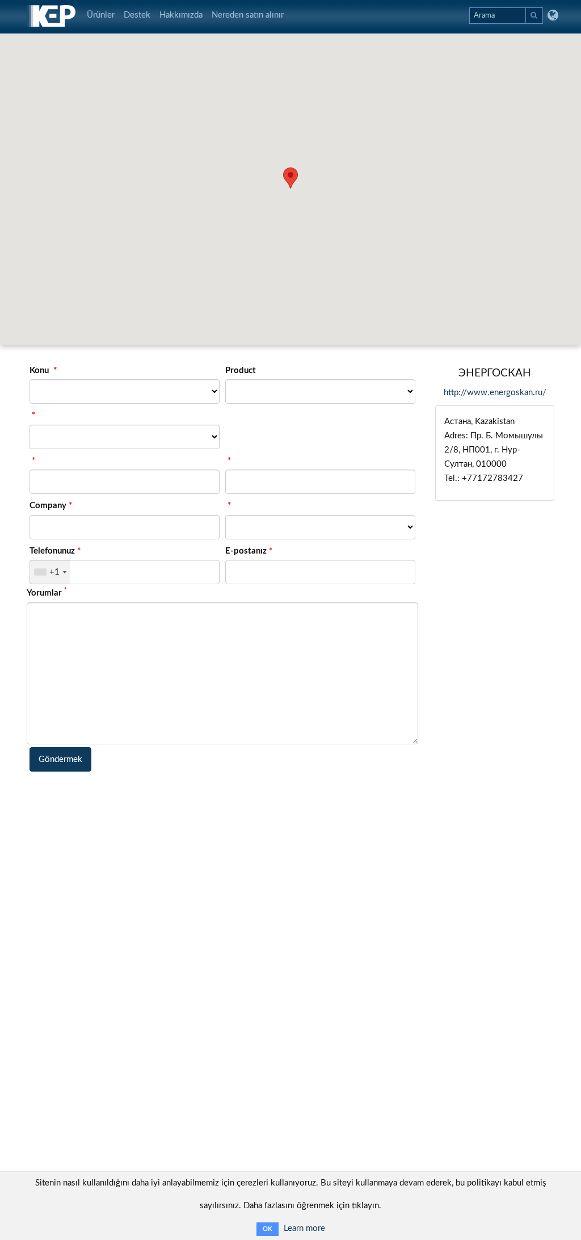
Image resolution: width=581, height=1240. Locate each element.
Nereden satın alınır (248, 15)
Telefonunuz (52, 551)
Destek (137, 15)
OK (267, 1229)
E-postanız (246, 551)
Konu (40, 370)
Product (240, 370)
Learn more (304, 1228)
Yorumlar (47, 592)
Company (48, 505)
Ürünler (101, 15)
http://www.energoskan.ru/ (495, 392)
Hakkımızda (181, 15)
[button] (290, 178)
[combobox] (50, 572)
